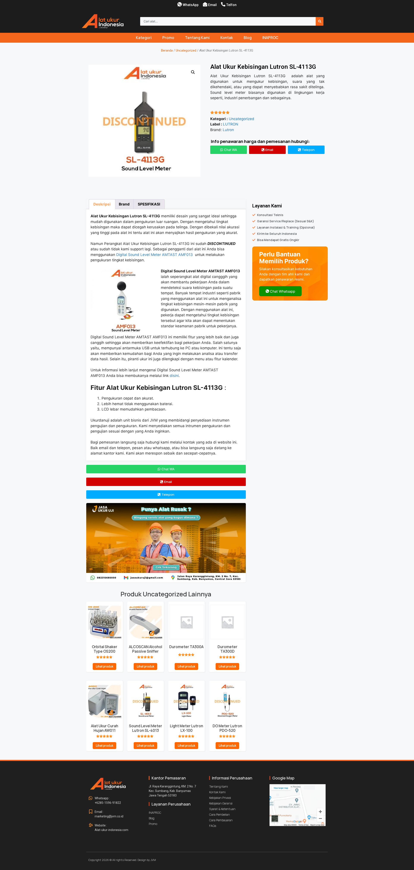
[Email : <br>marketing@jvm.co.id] (90, 812)
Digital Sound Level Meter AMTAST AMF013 (155, 254)
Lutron (228, 130)
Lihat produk (104, 666)
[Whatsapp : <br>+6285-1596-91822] (90, 798)
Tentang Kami (197, 37)
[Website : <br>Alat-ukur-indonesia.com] (90, 825)
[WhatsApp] (179, 4)
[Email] (205, 4)
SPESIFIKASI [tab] (149, 204)
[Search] (319, 21)
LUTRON (230, 124)
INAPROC (270, 37)
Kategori (144, 37)
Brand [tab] (124, 204)
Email (212, 5)
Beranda (167, 50)
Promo (168, 37)
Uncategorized (186, 50)
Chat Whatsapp (282, 291)
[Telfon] (223, 4)
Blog (248, 37)
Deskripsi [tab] (102, 204)
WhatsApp (191, 5)
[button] (193, 72)
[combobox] (228, 21)
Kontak (226, 37)
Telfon (231, 5)
